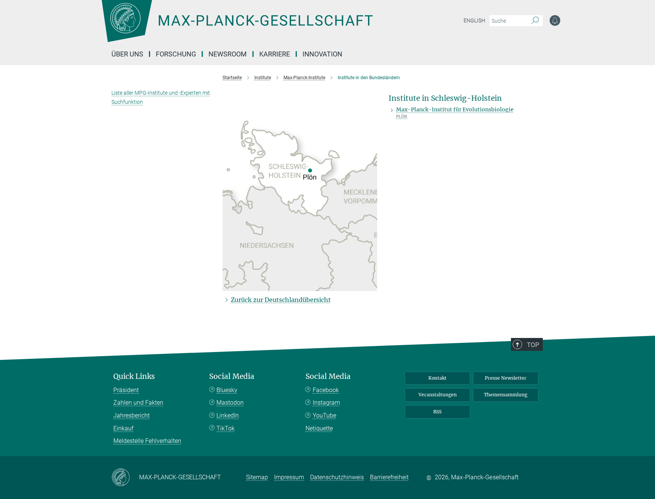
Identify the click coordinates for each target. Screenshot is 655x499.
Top (533, 345)
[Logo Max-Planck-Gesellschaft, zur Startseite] (237, 26)
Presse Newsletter (506, 378)
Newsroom (227, 54)
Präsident (126, 390)
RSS (437, 412)
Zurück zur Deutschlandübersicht (281, 299)
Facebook (326, 390)
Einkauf (123, 428)
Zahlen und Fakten (138, 402)
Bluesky (226, 390)
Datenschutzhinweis (337, 477)
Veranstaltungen (437, 394)
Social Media (231, 376)
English (474, 20)
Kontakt (437, 378)
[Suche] (535, 21)
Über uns (127, 54)
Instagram (326, 402)
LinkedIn (227, 415)
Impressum (289, 477)
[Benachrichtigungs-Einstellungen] (555, 20)
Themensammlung (505, 394)
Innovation (322, 54)
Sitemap (257, 477)
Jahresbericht (131, 415)
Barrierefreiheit (389, 477)
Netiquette (319, 428)
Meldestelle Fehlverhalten (147, 440)
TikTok (225, 428)
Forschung (176, 54)
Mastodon (230, 402)
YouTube (324, 415)
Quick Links (134, 376)
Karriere (274, 54)
